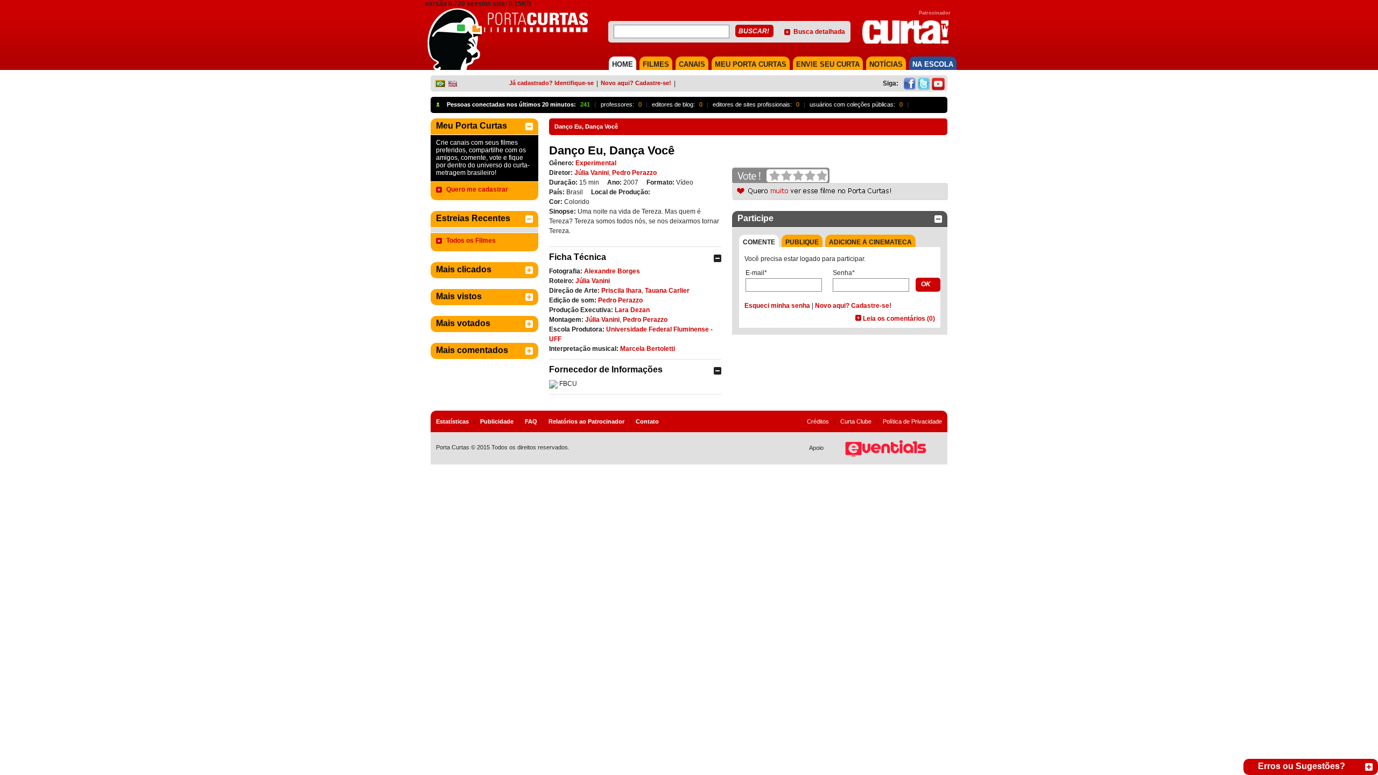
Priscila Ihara (621, 290)
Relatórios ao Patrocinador (586, 421)
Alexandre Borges (612, 271)
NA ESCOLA (932, 64)
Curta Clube (855, 421)
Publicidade (497, 421)
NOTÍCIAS (886, 64)
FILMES (656, 64)
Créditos (818, 421)
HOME (622, 64)
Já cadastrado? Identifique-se (551, 83)
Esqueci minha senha (777, 305)
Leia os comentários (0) (899, 318)
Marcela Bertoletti (647, 349)
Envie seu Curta (828, 64)
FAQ (531, 421)
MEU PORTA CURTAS (750, 64)
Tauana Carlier (667, 290)
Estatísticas (452, 421)
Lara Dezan (632, 310)
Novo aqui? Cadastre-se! (636, 83)
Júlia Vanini (591, 173)
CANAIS (692, 64)
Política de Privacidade (912, 421)
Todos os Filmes (471, 240)
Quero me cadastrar (477, 189)
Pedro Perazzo (634, 173)
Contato (647, 421)
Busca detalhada (819, 32)
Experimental (595, 163)
